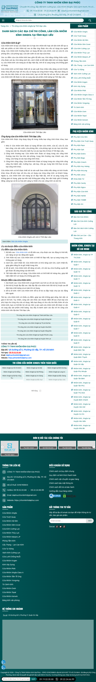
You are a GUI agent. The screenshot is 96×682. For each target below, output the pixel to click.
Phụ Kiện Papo (79, 145)
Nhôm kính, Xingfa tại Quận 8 (82, 334)
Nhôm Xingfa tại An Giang (34, 376)
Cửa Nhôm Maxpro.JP (82, 57)
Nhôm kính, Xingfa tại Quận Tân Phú (82, 384)
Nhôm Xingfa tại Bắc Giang (57, 376)
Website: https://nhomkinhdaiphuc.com (23, 500)
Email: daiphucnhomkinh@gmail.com (22, 495)
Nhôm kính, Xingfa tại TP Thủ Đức (83, 256)
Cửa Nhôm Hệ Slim (81, 40)
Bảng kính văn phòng (82, 124)
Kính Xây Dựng (79, 86)
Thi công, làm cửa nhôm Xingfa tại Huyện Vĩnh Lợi (34, 339)
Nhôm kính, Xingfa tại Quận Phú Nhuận (82, 369)
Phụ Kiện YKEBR (80, 200)
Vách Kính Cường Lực (82, 74)
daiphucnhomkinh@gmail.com (17, 355)
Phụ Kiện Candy (80, 183)
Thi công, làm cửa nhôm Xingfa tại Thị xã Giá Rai (34, 323)
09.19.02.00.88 (36, 10)
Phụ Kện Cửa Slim (80, 137)
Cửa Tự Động (79, 69)
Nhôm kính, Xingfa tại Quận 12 (82, 284)
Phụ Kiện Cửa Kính (81, 192)
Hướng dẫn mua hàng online (60, 491)
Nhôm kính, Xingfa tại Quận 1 (82, 263)
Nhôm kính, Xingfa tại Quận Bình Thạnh (82, 355)
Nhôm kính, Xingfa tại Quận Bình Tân (82, 348)
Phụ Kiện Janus (79, 175)
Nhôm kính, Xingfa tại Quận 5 (82, 313)
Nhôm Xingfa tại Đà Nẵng (12, 372)
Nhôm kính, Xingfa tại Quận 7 (82, 327)
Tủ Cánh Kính (79, 107)
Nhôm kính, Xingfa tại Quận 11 (82, 277)
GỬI (90, 521)
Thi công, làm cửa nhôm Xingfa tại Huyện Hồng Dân (34, 331)
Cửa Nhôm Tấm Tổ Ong (83, 99)
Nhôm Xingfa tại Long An (57, 372)
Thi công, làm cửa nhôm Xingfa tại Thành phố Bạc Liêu (34, 315)
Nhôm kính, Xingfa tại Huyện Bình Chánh (82, 398)
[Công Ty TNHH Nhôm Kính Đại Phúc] (9, 9)
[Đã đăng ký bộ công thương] (55, 496)
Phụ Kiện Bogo (79, 158)
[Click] (2, 447)
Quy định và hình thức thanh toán (62, 475)
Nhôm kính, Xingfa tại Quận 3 (82, 298)
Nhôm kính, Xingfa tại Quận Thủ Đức (82, 391)
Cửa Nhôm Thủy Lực (82, 53)
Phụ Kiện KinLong (80, 171)
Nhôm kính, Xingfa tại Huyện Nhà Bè (82, 426)
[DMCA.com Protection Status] (69, 495)
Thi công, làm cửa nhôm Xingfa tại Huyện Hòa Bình (34, 327)
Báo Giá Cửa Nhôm (81, 217)
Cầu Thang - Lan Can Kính (84, 65)
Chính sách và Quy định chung (61, 471)
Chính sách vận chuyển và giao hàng (64, 479)
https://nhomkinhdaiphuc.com (19, 358)
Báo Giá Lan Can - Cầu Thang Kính (82, 236)
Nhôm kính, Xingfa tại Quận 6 (82, 320)
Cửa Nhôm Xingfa (80, 32)
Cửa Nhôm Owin (80, 111)
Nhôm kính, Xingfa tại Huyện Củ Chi (82, 412)
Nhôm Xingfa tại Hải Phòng (34, 372)
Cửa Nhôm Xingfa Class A (84, 95)
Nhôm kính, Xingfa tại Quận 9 (82, 341)
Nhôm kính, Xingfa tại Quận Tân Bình (82, 377)
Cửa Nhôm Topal (80, 116)
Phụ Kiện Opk (79, 150)
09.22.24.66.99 (50, 10)
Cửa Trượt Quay (80, 36)
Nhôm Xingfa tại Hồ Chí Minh (11, 368)
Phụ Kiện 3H (78, 204)
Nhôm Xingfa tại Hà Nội (34, 368)
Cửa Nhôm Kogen (80, 82)
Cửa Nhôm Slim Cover (82, 44)
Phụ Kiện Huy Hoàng (81, 166)
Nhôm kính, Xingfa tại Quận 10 (82, 270)
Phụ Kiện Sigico (80, 187)
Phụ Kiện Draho (80, 154)
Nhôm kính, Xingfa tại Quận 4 (82, 305)
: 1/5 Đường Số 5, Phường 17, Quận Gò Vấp (20, 615)
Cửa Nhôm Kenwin (81, 120)
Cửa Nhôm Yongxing (81, 103)
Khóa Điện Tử (79, 179)
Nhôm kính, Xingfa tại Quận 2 (82, 291)
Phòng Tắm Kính (80, 61)
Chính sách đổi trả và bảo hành (61, 487)
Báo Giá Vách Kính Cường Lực (84, 229)
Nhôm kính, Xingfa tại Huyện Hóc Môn (82, 419)
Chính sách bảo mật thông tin (61, 483)
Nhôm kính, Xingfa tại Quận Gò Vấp (82, 362)
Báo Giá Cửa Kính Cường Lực (83, 222)
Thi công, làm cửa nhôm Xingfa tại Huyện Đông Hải (34, 319)
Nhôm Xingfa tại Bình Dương (57, 368)
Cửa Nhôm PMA (80, 90)
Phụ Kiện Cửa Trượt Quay (84, 141)
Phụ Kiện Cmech (80, 162)
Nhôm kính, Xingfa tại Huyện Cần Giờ (82, 405)
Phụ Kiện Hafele (80, 196)
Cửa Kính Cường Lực (82, 48)
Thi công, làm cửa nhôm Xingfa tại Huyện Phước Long (34, 335)
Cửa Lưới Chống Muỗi (82, 78)
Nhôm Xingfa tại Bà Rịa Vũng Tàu (11, 377)
